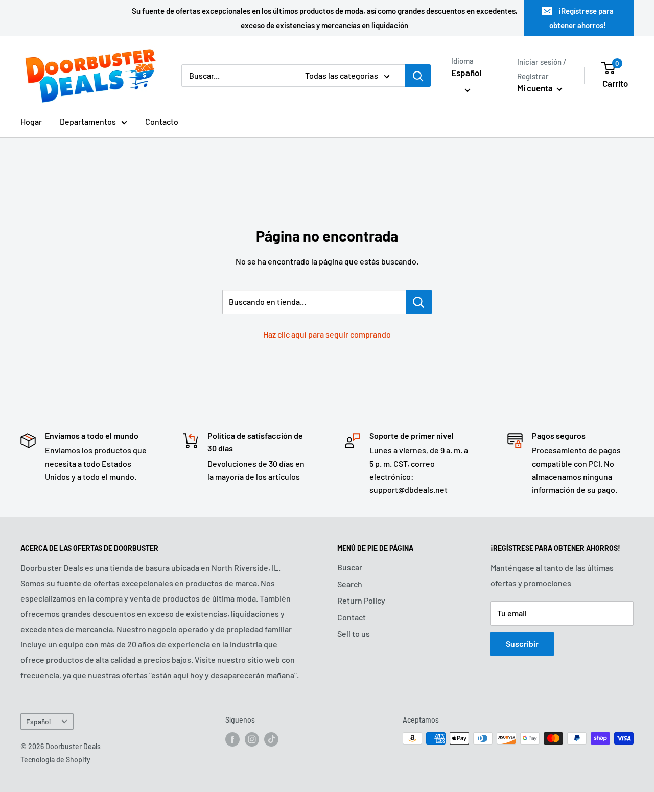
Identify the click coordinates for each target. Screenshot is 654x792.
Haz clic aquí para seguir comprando (327, 334)
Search (349, 584)
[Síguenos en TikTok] (271, 739)
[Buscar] (418, 75)
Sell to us (353, 633)
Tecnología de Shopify (55, 759)
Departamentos (88, 121)
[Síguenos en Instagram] (252, 739)
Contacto (161, 121)
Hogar (31, 121)
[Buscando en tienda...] (419, 302)
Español (38, 721)
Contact (351, 617)
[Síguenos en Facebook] (232, 739)
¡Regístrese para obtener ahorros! (581, 18)
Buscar (349, 567)
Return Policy (361, 600)
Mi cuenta (535, 88)
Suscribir (522, 644)
